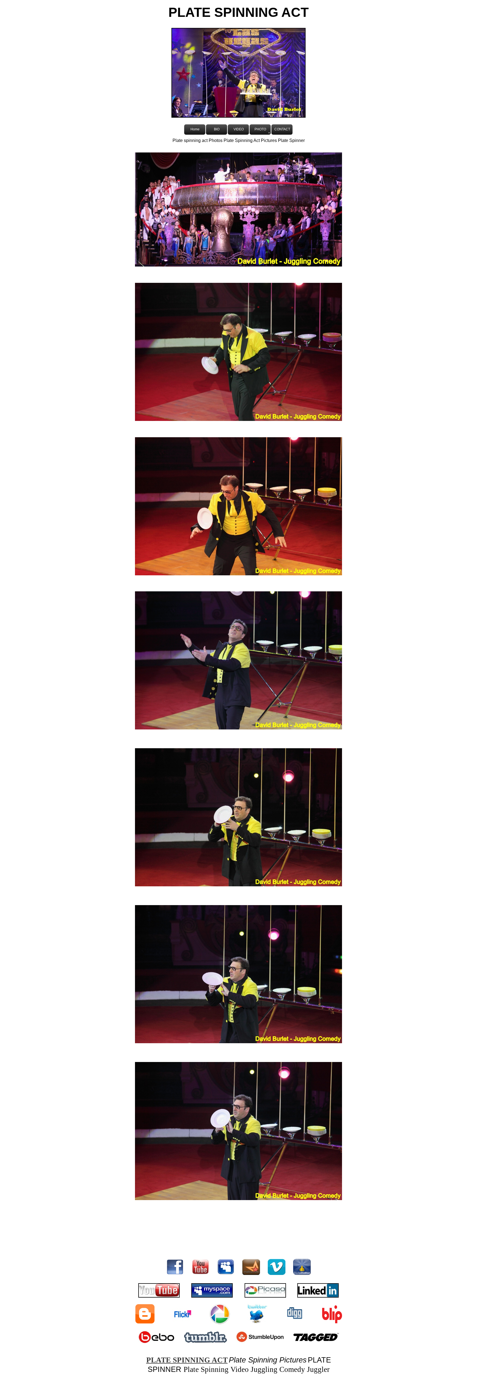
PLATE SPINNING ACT (187, 1360)
